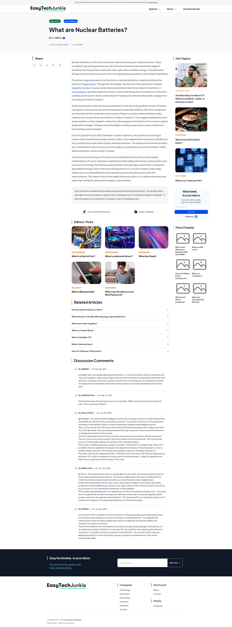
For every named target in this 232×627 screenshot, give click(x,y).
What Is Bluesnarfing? (83, 291)
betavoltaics (89, 84)
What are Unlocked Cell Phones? (198, 299)
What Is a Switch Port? (83, 256)
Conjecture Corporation (72, 620)
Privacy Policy (52, 623)
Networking (78, 252)
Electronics (125, 594)
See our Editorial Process (99, 211)
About (156, 590)
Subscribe (191, 212)
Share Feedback (146, 211)
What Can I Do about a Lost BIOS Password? (119, 293)
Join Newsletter (191, 9)
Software (180, 176)
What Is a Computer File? (188, 180)
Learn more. (153, 2)
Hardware (144, 252)
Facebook (158, 606)
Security (76, 287)
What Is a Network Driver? (119, 256)
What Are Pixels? (148, 256)
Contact (157, 594)
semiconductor (79, 91)
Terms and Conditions (66, 623)
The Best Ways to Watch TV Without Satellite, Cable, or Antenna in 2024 (190, 98)
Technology (182, 90)
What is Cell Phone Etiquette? (180, 299)
